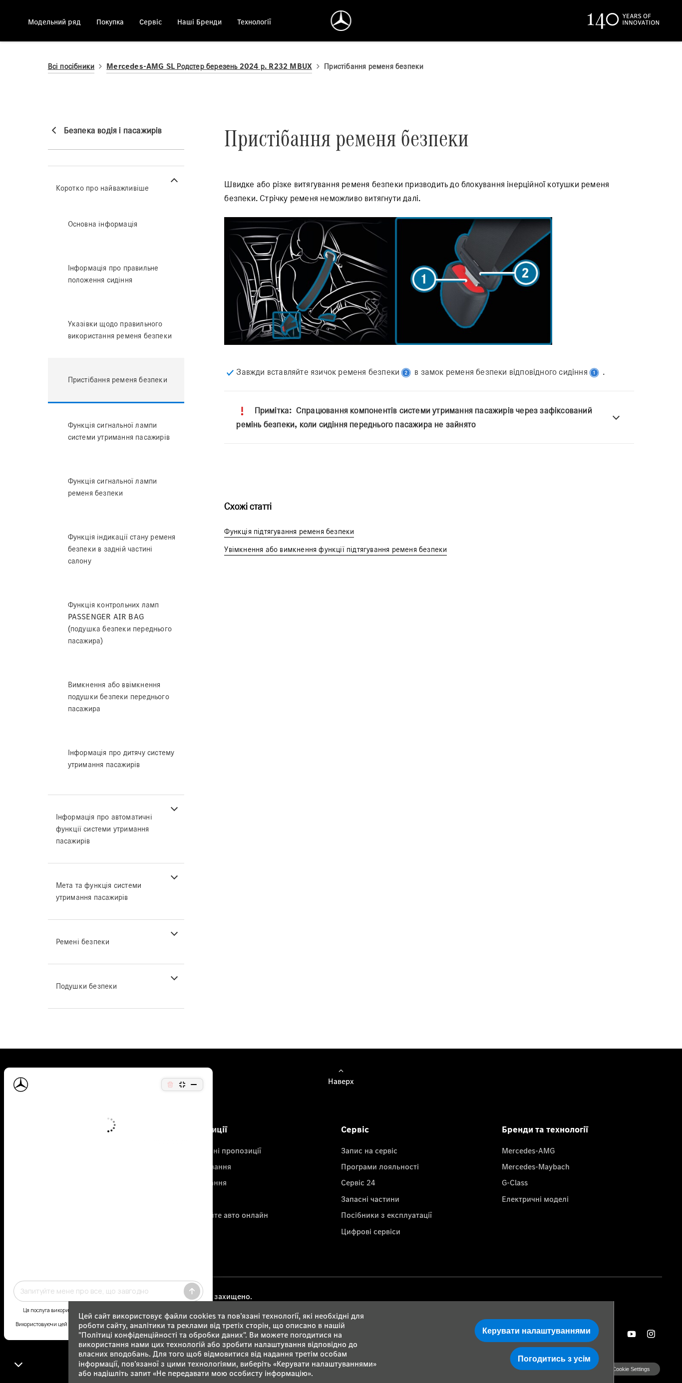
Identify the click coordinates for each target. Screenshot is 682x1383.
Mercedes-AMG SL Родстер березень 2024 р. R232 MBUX (209, 66)
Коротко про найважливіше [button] (102, 188)
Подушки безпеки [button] (86, 986)
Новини (194, 1199)
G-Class (515, 1182)
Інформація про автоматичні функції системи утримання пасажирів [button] (104, 829)
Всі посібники (71, 66)
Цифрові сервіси (370, 1231)
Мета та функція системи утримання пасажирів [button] (99, 891)
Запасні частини (370, 1199)
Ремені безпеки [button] (83, 941)
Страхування (204, 1182)
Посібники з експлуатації (386, 1215)
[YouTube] (632, 1334)
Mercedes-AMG (528, 1150)
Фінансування (206, 1166)
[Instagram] (651, 1334)
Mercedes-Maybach (536, 1166)
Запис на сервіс (369, 1150)
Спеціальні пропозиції (221, 1150)
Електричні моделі (535, 1199)
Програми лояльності (380, 1166)
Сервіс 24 (358, 1182)
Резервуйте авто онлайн (224, 1215)
